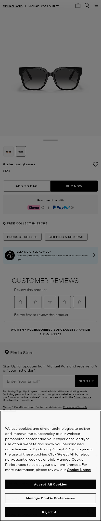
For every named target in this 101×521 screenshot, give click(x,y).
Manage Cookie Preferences (50, 498)
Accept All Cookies (50, 484)
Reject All (50, 512)
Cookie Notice (79, 469)
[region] (50, 465)
